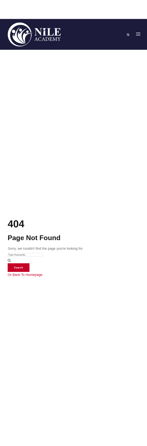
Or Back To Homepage (25, 275)
